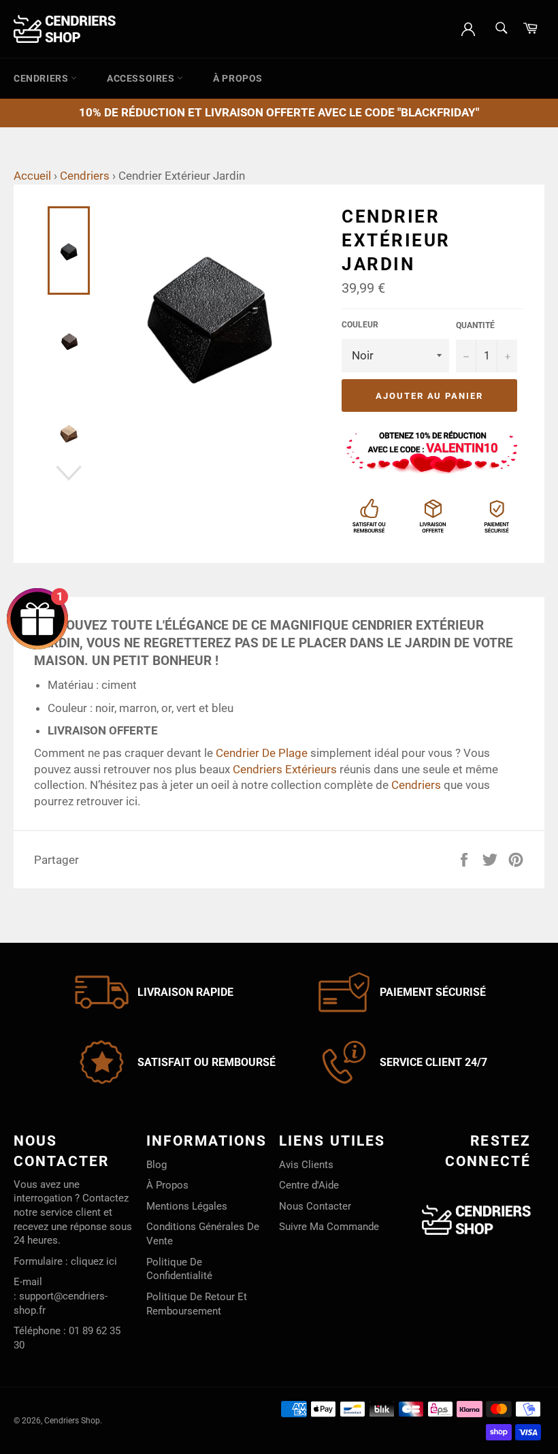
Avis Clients (306, 1165)
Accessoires (142, 78)
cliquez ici (94, 1261)
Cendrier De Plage (262, 753)
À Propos (238, 78)
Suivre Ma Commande (329, 1227)
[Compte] (468, 28)
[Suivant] (69, 473)
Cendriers (42, 78)
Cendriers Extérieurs (285, 769)
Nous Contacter (315, 1206)
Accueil (32, 175)
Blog (156, 1165)
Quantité (475, 325)
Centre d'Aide (309, 1185)
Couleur (360, 324)
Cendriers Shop (72, 1420)
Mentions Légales (186, 1206)
